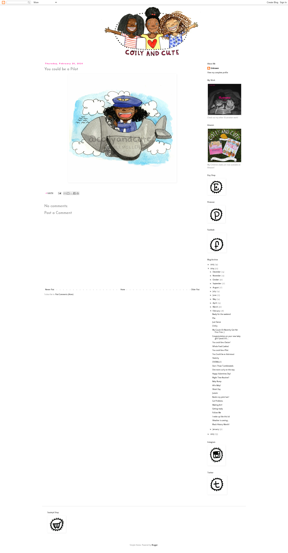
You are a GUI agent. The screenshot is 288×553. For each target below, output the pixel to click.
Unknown (215, 68)
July (214, 291)
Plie (213, 318)
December (217, 272)
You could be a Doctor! (221, 342)
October (216, 280)
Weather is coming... (220, 420)
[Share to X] (71, 193)
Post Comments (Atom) (64, 294)
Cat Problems (217, 401)
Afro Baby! (216, 385)
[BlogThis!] (68, 193)
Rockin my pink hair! (220, 397)
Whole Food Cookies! (220, 346)
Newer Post (49, 289)
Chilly (215, 326)
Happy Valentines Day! (221, 374)
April (215, 303)
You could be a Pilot (220, 350)
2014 (212, 268)
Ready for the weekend (221, 314)
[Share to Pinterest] (77, 193)
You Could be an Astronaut (223, 354)
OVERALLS (217, 362)
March (215, 307)
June (215, 295)
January (216, 429)
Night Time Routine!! (220, 377)
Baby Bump (216, 381)
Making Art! (217, 405)
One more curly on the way (223, 370)
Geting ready (217, 409)
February (217, 311)
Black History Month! (221, 424)
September (217, 283)
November (217, 275)
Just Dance (216, 322)
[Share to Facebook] (74, 193)
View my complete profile (217, 72)
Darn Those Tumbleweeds (222, 366)
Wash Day (216, 389)
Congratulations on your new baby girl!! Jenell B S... (226, 337)
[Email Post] (59, 193)
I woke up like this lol (221, 416)
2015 (212, 264)
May (215, 299)
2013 (212, 434)
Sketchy (215, 358)
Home (122, 289)
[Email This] (65, 193)
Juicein (215, 393)
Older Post (195, 289)
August (216, 287)
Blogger (155, 545)
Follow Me (216, 412)
